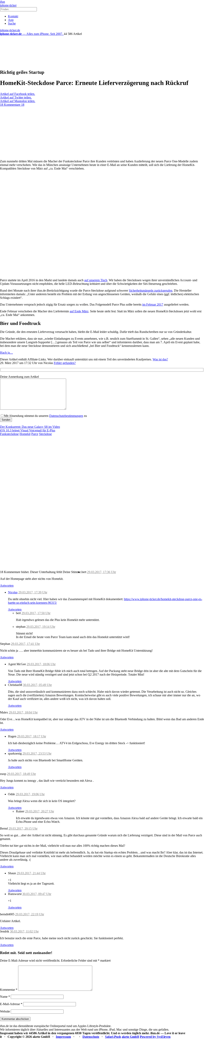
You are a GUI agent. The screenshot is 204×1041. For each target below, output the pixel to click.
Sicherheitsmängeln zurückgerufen (150, 290)
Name (5, 996)
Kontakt (13, 16)
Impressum (63, 1036)
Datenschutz (90, 1036)
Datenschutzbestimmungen (66, 415)
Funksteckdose (9, 434)
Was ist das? (160, 359)
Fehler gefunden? (65, 363)
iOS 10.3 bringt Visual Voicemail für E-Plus (27, 430)
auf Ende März (79, 311)
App (11, 20)
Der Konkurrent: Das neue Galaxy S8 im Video (30, 426)
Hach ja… (6, 352)
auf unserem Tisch (95, 280)
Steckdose (45, 434)
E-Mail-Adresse (11, 1004)
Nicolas (13, 592)
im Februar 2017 (152, 304)
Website (5, 1011)
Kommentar (8, 989)
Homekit (25, 434)
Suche (12, 23)
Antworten (7, 585)
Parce (34, 434)
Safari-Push (113, 1036)
